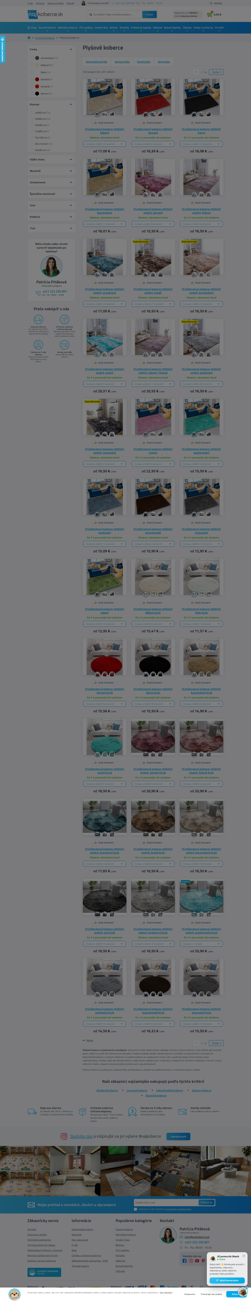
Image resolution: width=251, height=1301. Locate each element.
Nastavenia (189, 1294)
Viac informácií (166, 1293)
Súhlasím (236, 1294)
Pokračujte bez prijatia (211, 1294)
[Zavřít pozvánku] (244, 1256)
